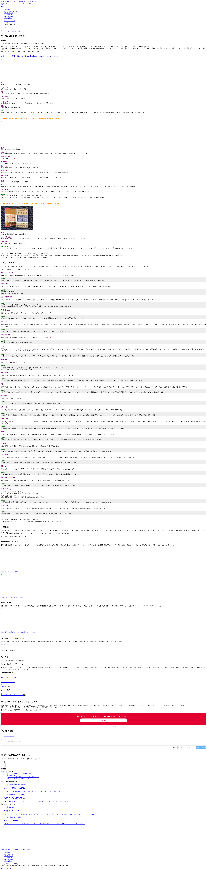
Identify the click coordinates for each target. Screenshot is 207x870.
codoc (127, 726)
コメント (6, 734)
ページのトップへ (6, 868)
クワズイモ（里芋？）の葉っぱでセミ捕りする (25, 349)
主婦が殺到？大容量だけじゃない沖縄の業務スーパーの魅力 (18, 632)
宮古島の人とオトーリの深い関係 (10, 571)
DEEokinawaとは (8, 14)
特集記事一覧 (8, 9)
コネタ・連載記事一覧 (10, 11)
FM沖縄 (3, 644)
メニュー (3, 4)
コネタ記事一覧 (8, 854)
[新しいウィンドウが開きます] (17, 79)
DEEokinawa (117, 726)
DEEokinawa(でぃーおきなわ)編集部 (11, 31)
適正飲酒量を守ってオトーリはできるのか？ (14, 597)
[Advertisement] (49, 837)
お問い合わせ (8, 18)
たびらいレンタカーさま (8, 682)
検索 (2, 6)
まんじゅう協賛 (8, 16)
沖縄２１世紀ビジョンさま (8, 677)
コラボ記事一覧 (8, 13)
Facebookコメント (9, 736)
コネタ (6, 27)
